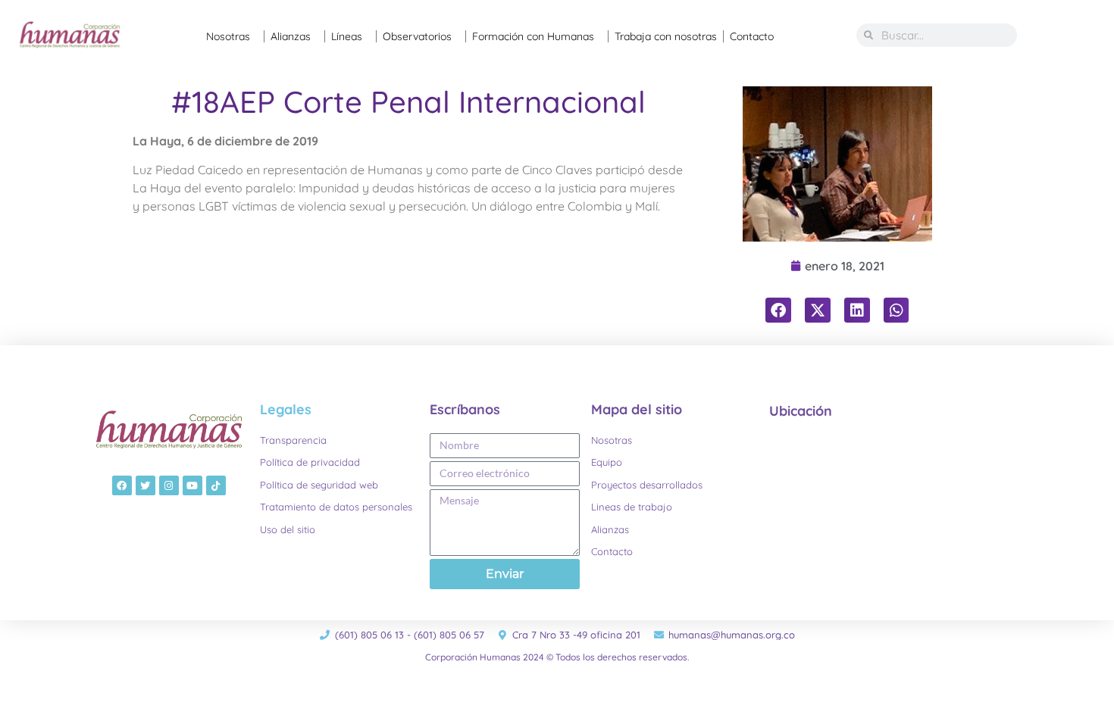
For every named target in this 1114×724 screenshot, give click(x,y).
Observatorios (417, 36)
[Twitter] (145, 485)
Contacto (752, 36)
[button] (778, 310)
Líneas (346, 36)
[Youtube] (192, 485)
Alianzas (291, 36)
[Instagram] (169, 485)
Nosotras (228, 36)
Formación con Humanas (533, 36)
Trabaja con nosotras (666, 36)
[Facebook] (122, 485)
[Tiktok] (216, 485)
